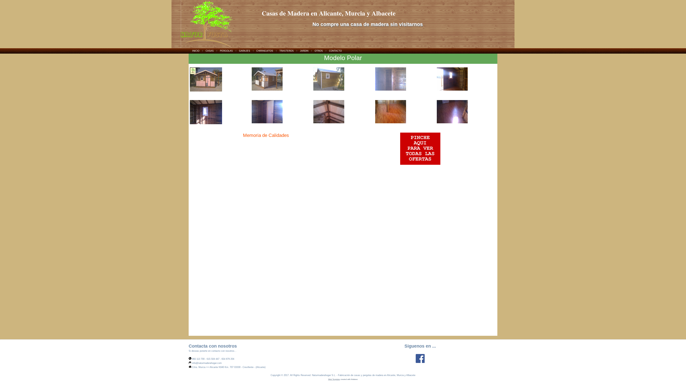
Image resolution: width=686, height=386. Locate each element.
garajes (244, 51)
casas (210, 51)
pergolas (226, 51)
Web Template (334, 379)
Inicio (195, 51)
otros (319, 51)
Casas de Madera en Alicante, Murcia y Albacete (329, 13)
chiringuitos (264, 51)
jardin (304, 51)
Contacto (335, 51)
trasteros (286, 51)
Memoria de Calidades (266, 135)
